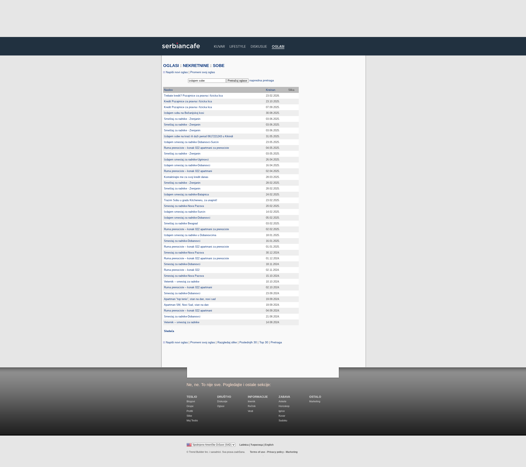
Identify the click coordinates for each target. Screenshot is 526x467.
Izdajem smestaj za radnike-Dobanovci (187, 165)
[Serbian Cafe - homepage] (181, 49)
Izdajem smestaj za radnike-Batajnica (186, 194)
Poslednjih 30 (248, 342)
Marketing (314, 401)
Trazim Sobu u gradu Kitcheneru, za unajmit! (190, 200)
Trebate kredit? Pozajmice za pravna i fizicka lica (193, 95)
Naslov (168, 89)
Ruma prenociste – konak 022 (182, 269)
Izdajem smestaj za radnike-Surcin (184, 211)
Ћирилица (256, 444)
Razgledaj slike (227, 342)
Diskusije (259, 46)
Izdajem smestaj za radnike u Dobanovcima (190, 235)
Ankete (282, 401)
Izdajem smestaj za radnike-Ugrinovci (186, 159)
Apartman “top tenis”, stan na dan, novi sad (190, 299)
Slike (189, 415)
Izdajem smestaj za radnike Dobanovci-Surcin (191, 142)
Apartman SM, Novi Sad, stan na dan (186, 304)
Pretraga (276, 342)
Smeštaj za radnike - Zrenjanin (182, 118)
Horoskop (284, 406)
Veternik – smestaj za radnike (181, 281)
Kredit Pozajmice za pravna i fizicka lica (188, 101)
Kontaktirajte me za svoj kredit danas (186, 177)
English (269, 444)
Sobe (218, 65)
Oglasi (278, 46)
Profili (190, 411)
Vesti (250, 411)
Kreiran (270, 89)
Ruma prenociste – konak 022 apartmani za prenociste (196, 147)
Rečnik (252, 406)
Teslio (192, 396)
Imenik (251, 401)
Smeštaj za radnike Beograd (181, 223)
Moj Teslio (192, 420)
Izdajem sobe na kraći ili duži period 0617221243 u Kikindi (198, 136)
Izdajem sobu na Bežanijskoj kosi (184, 112)
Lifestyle (238, 46)
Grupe (190, 406)
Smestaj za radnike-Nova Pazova (184, 206)
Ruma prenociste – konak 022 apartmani (188, 171)
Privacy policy (275, 452)
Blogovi (191, 401)
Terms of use (257, 452)
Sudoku (283, 420)
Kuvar (219, 46)
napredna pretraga (261, 80)
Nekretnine (196, 65)
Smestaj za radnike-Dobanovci (182, 240)
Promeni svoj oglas (202, 72)
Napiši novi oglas (176, 72)
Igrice (282, 411)
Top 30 (263, 342)
